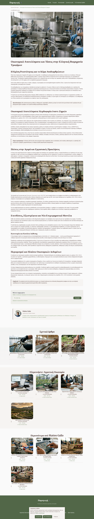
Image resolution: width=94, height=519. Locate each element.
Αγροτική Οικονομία (24, 512)
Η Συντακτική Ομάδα (80, 2)
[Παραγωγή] (15, 2)
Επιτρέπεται (38, 516)
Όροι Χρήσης (71, 512)
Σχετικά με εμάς (69, 2)
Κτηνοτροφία (61, 2)
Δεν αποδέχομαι (47, 516)
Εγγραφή (77, 298)
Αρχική (49, 2)
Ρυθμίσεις (56, 516)
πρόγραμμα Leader (76, 242)
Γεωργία (55, 2)
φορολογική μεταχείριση (46, 130)
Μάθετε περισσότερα (39, 513)
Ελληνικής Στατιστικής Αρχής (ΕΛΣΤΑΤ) (36, 195)
